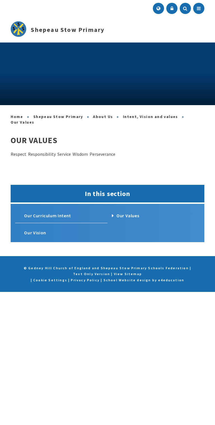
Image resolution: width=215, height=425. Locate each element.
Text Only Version (91, 274)
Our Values (22, 122)
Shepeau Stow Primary (58, 116)
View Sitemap (128, 274)
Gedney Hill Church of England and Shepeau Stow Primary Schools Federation (17, 116)
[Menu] (198, 8)
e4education (171, 280)
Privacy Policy (85, 280)
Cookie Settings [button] (50, 280)
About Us (103, 116)
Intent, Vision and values (150, 116)
